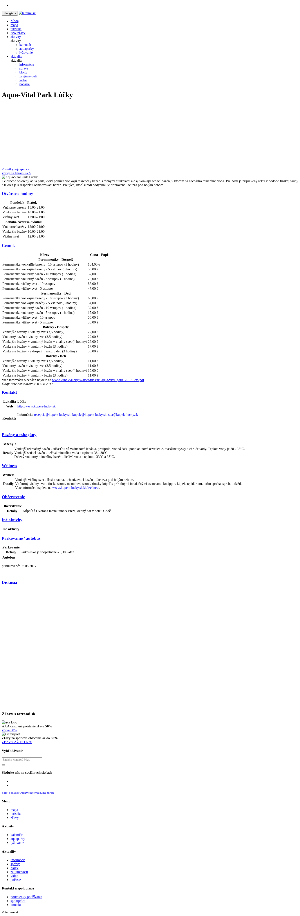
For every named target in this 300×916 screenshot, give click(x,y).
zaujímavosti (19, 872)
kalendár (16, 835)
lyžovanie (17, 843)
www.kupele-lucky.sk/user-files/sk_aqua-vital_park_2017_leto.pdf (98, 380)
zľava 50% (9, 730)
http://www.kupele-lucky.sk (36, 406)
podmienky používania (26, 897)
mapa (14, 810)
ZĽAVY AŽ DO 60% (17, 742)
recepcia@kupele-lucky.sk (52, 414)
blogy (14, 868)
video (14, 876)
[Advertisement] (150, 134)
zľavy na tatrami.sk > (16, 173)
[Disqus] (150, 648)
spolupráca (18, 901)
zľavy (15, 818)
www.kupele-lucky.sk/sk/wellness (75, 487)
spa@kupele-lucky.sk (123, 414)
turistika (16, 814)
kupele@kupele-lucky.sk (89, 414)
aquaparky (18, 839)
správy (15, 864)
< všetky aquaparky (15, 169)
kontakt (16, 905)
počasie (16, 880)
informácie (18, 860)
